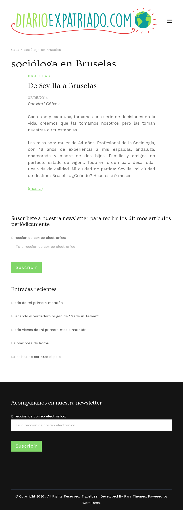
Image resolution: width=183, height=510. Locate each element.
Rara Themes (135, 496)
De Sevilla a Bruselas (62, 86)
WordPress (91, 503)
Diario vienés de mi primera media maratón (48, 330)
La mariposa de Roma (30, 343)
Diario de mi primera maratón (37, 303)
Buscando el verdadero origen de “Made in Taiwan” (55, 316)
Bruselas (39, 76)
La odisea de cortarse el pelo (36, 357)
